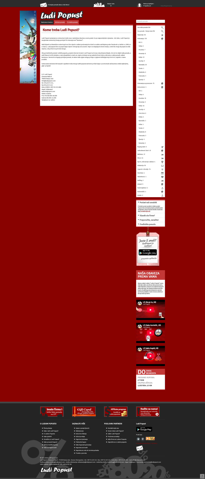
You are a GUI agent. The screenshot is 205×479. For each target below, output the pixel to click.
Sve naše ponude (143, 27)
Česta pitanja (47, 428)
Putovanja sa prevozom (145, 83)
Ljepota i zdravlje (144, 169)
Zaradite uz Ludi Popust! (51, 439)
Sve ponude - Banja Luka (146, 31)
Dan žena (141, 173)
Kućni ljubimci (142, 188)
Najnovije (141, 35)
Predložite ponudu (147, 224)
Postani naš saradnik (148, 202)
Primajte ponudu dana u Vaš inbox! (58, 5)
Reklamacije (79, 431)
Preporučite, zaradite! (149, 220)
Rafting (140, 180)
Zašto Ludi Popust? (113, 434)
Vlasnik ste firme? (147, 215)
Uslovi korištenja (80, 434)
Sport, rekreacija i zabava (146, 162)
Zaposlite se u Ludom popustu (117, 442)
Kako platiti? (47, 436)
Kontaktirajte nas (113, 428)
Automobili (141, 191)
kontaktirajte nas (145, 211)
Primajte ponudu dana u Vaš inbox (146, 443)
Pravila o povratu (81, 453)
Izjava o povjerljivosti (82, 428)
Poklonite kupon (80, 442)
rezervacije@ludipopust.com (152, 462)
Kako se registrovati (50, 448)
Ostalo (140, 195)
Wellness (141, 154)
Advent (140, 184)
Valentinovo (141, 177)
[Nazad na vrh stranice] (202, 476)
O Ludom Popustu (49, 434)
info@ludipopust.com (138, 460)
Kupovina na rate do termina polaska (87, 450)
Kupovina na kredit (81, 448)
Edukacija (141, 165)
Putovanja (142, 38)
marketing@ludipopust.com (115, 462)
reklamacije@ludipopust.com (86, 462)
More (140, 158)
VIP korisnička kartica (50, 445)
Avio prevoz (141, 87)
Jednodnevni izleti (144, 150)
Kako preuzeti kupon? (50, 442)
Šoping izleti (142, 147)
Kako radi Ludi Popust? (50, 431)
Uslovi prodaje (80, 436)
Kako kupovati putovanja (83, 445)
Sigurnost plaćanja (81, 439)
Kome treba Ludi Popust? (115, 431)
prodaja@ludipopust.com (57, 462)
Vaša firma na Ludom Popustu (116, 439)
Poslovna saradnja (113, 436)
